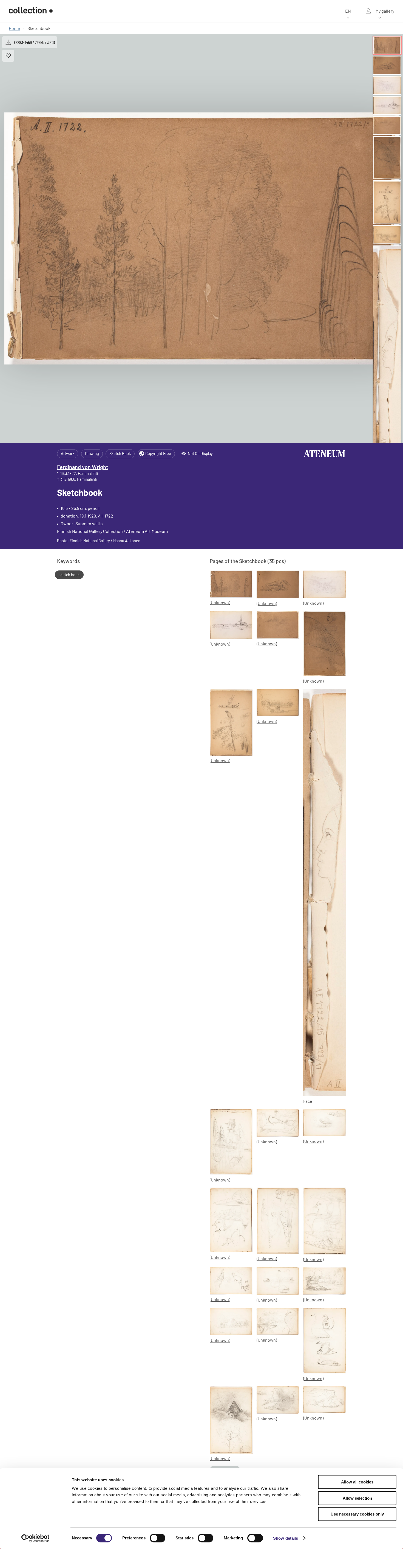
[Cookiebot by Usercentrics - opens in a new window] (35, 1538)
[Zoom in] (201, 238)
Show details (285, 1538)
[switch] (157, 1538)
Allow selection (357, 1498)
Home (14, 28)
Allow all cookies (357, 1482)
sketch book (69, 574)
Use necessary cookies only (357, 1514)
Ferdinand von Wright (82, 466)
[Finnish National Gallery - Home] (30, 10)
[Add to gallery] (8, 56)
